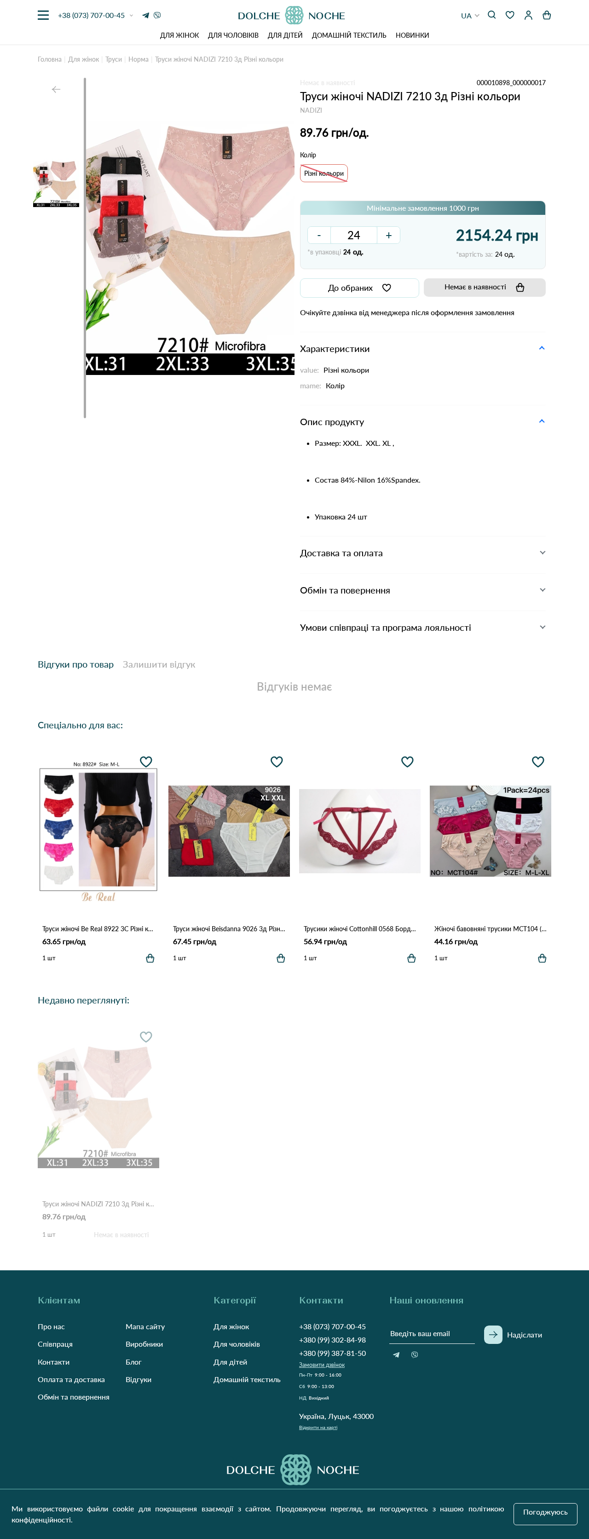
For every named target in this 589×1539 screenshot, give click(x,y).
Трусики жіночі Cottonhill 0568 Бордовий (360, 929)
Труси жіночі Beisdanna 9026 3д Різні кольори (229, 929)
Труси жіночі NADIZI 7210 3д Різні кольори (98, 1204)
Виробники (144, 1343)
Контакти (53, 1361)
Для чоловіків (233, 35)
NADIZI (311, 110)
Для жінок (179, 35)
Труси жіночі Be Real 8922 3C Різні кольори (98, 929)
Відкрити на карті (318, 1427)
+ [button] (389, 235)
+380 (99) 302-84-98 (332, 1339)
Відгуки (138, 1379)
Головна (50, 59)
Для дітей (285, 35)
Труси (113, 59)
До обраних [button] (350, 287)
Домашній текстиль (349, 35)
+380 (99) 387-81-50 (332, 1353)
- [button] (319, 235)
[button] (470, 15)
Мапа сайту (145, 1326)
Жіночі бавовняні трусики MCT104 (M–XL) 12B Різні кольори (490, 929)
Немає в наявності (475, 286)
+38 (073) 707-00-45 (332, 1326)
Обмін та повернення (74, 1396)
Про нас (51, 1326)
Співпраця (55, 1343)
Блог (134, 1361)
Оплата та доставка (71, 1379)
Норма (138, 59)
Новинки (412, 35)
